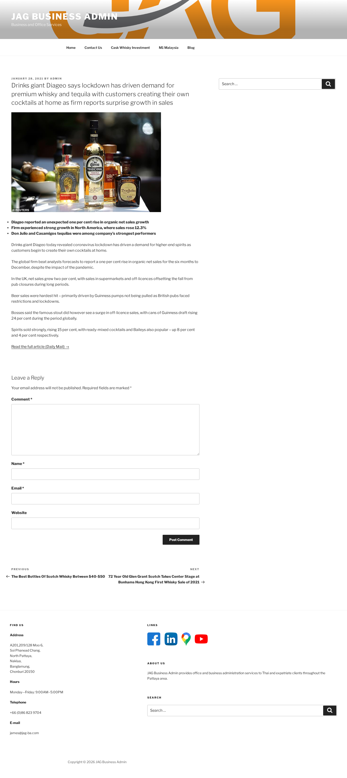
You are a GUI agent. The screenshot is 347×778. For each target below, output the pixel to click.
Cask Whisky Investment (130, 48)
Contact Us (93, 48)
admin (56, 78)
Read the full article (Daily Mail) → (40, 346)
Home (71, 48)
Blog (191, 48)
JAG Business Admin (64, 16)
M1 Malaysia (168, 48)
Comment (21, 399)
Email (17, 488)
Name (18, 463)
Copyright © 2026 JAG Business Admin (97, 762)
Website (19, 512)
